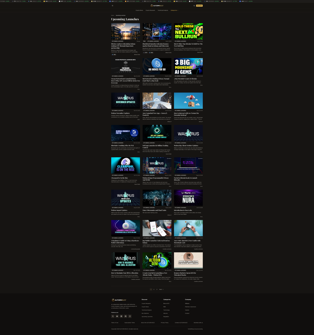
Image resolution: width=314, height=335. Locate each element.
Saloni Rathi (200, 52)
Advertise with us (198, 322)
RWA (144, 41)
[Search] (112, 5)
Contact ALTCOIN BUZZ (181, 322)
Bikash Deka (137, 54)
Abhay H (169, 121)
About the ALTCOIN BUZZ (148, 322)
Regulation (166, 316)
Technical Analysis (163, 10)
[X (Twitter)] (112, 316)
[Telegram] (121, 316)
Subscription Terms (130, 322)
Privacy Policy (165, 322)
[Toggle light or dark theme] (194, 5)
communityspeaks (135, 249)
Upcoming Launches (117, 41)
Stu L (139, 89)
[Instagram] (129, 316)
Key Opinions (145, 313)
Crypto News (139, 10)
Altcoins (165, 313)
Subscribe (199, 5)
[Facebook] (125, 316)
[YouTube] (117, 316)
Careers (187, 310)
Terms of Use (114, 322)
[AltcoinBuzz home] (157, 5)
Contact (187, 313)
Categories (174, 10)
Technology (166, 310)
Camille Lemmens (167, 249)
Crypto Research (150, 10)
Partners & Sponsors (190, 306)
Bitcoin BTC (166, 303)
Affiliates (187, 303)
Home (112, 15)
